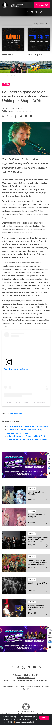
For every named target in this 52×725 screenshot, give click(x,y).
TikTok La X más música (41, 12)
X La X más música (36, 12)
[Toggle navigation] (48, 12)
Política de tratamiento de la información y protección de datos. (26, 680)
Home (6, 75)
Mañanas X (7, 55)
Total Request (35, 55)
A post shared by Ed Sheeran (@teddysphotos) (26, 402)
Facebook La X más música (27, 12)
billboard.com (16, 413)
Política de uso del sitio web (26, 678)
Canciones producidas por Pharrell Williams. (27, 426)
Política (32, 722)
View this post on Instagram (16, 369)
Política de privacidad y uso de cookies (26, 675)
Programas (39, 23)
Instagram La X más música (31, 12)
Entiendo (44, 717)
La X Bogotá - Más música (5, 5)
